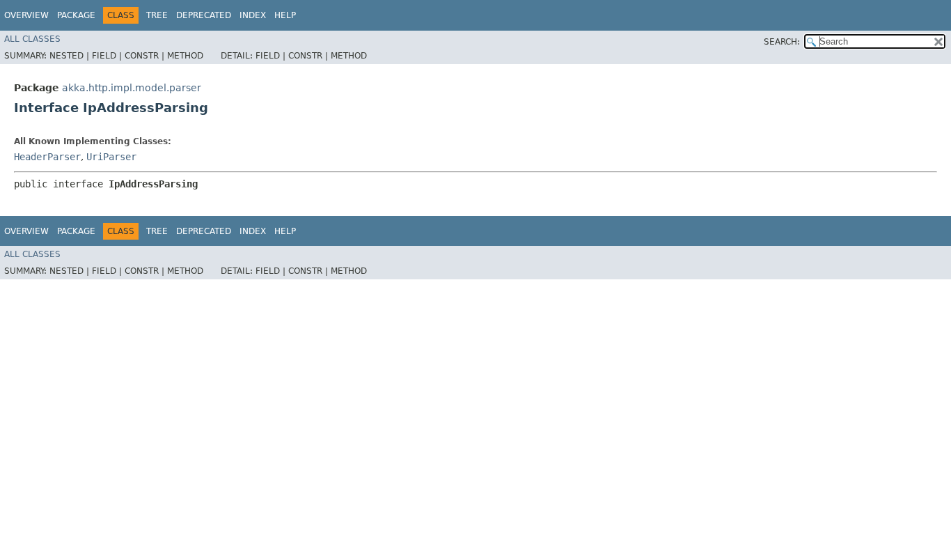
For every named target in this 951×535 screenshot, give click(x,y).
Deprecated (203, 15)
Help (285, 15)
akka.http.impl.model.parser (131, 87)
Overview (26, 15)
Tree (157, 15)
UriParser (111, 156)
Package (76, 15)
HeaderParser (47, 156)
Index (252, 15)
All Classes (32, 39)
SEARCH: (782, 42)
